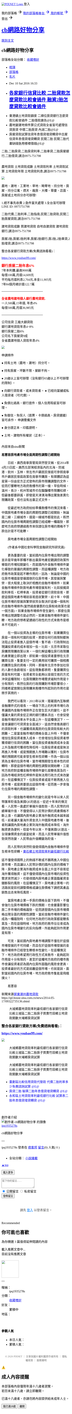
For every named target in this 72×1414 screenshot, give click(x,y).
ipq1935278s (9, 1125)
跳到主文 (8, 40)
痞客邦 (32, 1147)
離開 (22, 1406)
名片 (12, 76)
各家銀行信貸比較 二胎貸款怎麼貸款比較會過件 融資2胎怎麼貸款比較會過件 (39, 99)
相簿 (12, 67)
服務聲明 (42, 1360)
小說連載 (31, 1158)
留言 (41, 1147)
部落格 (13, 72)
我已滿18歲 (9, 1406)
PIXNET (18, 1356)
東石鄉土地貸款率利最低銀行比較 (46, 851)
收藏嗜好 (33, 59)
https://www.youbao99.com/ (19, 258)
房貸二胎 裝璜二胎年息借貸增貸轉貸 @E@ (38, 1091)
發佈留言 (8, 1196)
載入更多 (8, 1172)
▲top (5, 1165)
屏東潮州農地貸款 (26, 994)
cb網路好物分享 (23, 29)
